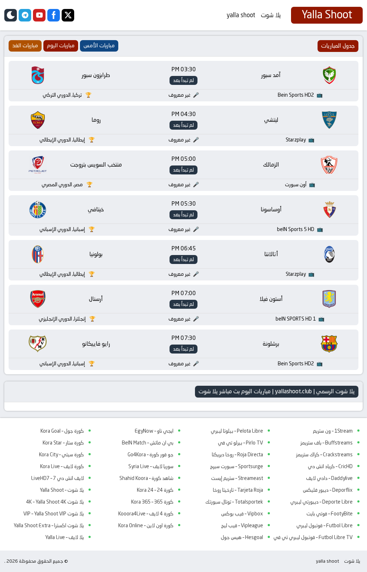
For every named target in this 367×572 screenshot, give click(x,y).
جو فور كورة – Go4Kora (150, 454)
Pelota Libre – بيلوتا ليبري (237, 431)
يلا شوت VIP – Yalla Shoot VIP (53, 514)
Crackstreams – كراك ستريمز (324, 454)
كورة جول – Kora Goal (62, 431)
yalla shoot (241, 15)
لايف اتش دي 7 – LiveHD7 (57, 478)
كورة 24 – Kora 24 (155, 490)
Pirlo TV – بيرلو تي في (240, 443)
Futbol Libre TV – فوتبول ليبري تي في (313, 537)
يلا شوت (271, 15)
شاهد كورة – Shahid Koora (146, 478)
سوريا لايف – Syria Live (150, 466)
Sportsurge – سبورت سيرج (236, 466)
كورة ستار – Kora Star (63, 443)
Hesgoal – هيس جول (242, 537)
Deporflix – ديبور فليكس (328, 490)
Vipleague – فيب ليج (242, 525)
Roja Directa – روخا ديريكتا (237, 454)
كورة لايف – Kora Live (62, 466)
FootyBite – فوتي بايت (329, 514)
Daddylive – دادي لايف (329, 478)
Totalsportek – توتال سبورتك (234, 502)
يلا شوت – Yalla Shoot (62, 490)
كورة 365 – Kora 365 (152, 502)
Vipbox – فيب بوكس (242, 514)
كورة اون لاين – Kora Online (145, 525)
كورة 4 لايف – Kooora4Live (145, 514)
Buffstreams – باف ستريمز (326, 443)
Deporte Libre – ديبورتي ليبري (321, 502)
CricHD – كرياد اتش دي (330, 466)
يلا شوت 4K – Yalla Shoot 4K (55, 502)
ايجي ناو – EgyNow (154, 431)
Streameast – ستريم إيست (237, 478)
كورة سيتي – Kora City (61, 454)
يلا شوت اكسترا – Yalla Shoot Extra (49, 525)
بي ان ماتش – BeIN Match (147, 443)
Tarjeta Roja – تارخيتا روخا (238, 490)
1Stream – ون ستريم (333, 431)
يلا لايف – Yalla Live (64, 537)
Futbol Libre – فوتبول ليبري (324, 525)
